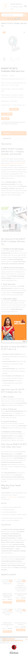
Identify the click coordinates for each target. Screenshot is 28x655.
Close (24, 341)
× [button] (26, 639)
